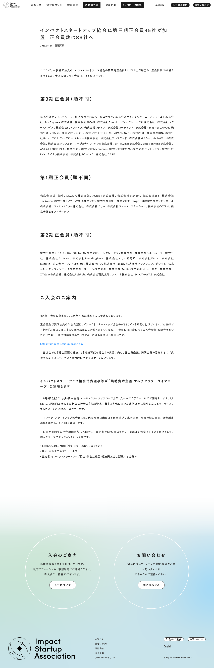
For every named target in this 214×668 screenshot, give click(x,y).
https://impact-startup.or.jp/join (61, 344)
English (167, 646)
